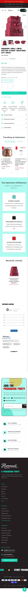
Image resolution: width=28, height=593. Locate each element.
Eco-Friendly (4, 498)
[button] (14, 315)
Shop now (21, 1)
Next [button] (25, 26)
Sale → (3, 501)
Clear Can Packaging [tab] (10, 141)
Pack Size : (9, 77)
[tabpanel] (14, 353)
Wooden (3, 494)
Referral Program (5, 533)
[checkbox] (6, 347)
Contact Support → (10, 560)
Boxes (3, 491)
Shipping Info (4, 513)
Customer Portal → (6, 520)
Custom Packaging (6, 535)
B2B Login (4, 542)
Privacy (5, 585)
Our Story (3, 528)
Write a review (14, 330)
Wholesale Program (6, 530)
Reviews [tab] (6, 336)
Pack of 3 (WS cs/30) (7, 81)
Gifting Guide (4, 537)
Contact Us (4, 508)
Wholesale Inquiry (5, 518)
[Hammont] (14, 466)
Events (3, 496)
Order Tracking (5, 511)
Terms (9, 585)
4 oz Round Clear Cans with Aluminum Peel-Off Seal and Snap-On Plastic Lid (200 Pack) (20, 162)
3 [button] (14, 172)
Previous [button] (2, 26)
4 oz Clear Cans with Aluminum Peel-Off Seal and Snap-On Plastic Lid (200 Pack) (6, 161)
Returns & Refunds (6, 515)
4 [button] (15, 172)
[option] (14, 26)
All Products (4, 486)
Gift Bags (3, 489)
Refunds (13, 585)
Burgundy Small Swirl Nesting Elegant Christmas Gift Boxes (14, 280)
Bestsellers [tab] (20, 141)
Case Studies (4, 540)
